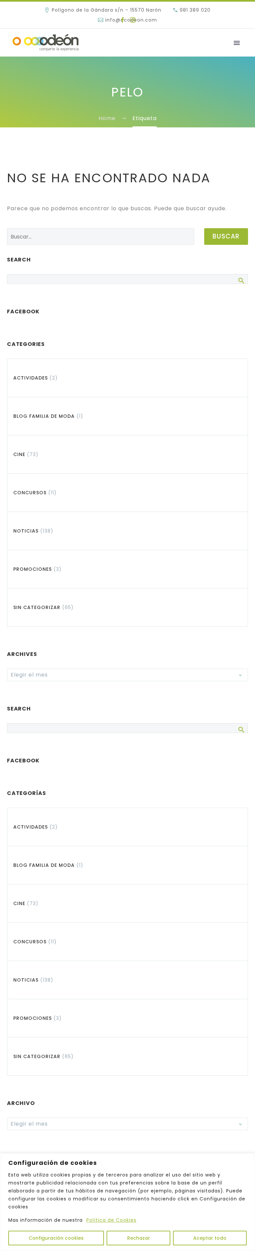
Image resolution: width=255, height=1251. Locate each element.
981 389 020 (195, 10)
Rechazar (138, 1238)
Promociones (32, 569)
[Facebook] (123, 20)
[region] (127, 1202)
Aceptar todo (209, 1238)
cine (19, 454)
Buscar (226, 236)
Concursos (29, 492)
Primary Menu (237, 43)
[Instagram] (133, 20)
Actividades (30, 378)
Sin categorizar (36, 607)
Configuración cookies (56, 1238)
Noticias (26, 531)
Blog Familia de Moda (44, 416)
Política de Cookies (111, 1220)
